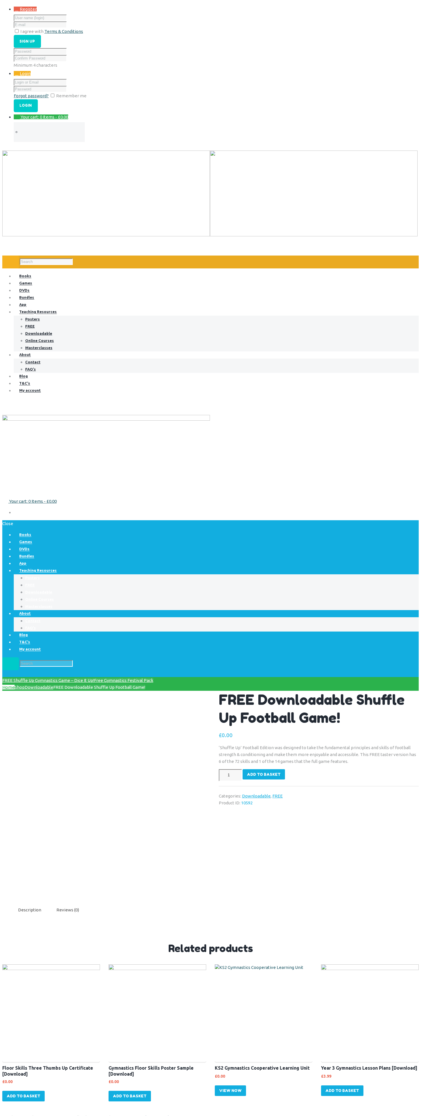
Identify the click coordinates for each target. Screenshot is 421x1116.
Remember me (71, 95)
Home (8, 687)
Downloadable (39, 687)
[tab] (29, 910)
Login (25, 73)
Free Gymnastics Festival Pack (123, 680)
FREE (277, 796)
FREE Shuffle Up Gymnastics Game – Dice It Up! (48, 680)
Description (29, 909)
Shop (20, 687)
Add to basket (264, 774)
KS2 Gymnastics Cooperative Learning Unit (262, 1068)
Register (28, 9)
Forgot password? (31, 95)
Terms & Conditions (63, 31)
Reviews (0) (67, 909)
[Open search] (10, 262)
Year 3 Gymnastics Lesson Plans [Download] (369, 1068)
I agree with (32, 31)
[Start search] (10, 663)
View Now (230, 1090)
